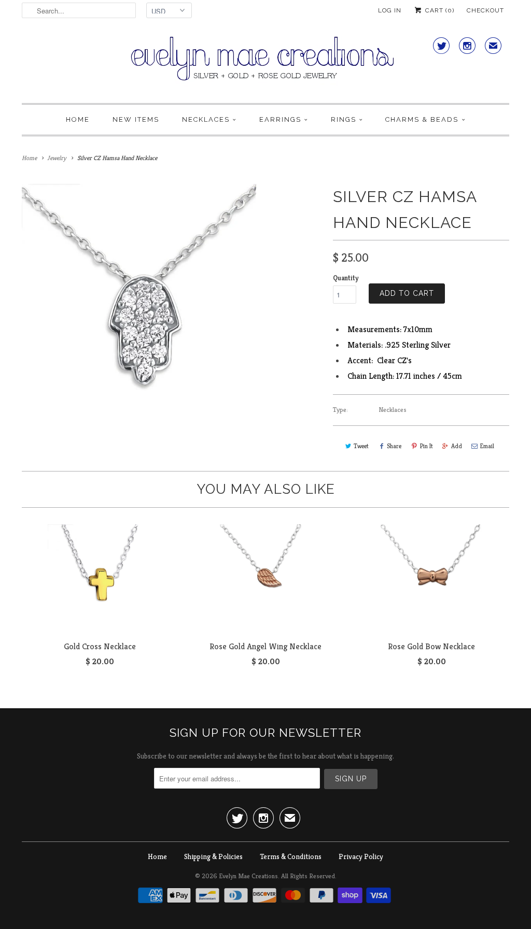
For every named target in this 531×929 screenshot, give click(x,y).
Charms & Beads (421, 119)
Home (78, 119)
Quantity (345, 278)
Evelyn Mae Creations (248, 875)
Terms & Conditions (291, 856)
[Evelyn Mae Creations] (265, 64)
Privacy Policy (361, 856)
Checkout (485, 10)
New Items (136, 119)
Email (487, 446)
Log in (389, 10)
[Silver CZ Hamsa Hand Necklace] (139, 301)
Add (456, 446)
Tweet (361, 446)
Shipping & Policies (213, 856)
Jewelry (56, 158)
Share (394, 446)
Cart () (438, 10)
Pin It (426, 446)
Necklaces (206, 119)
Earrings (280, 119)
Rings (343, 119)
